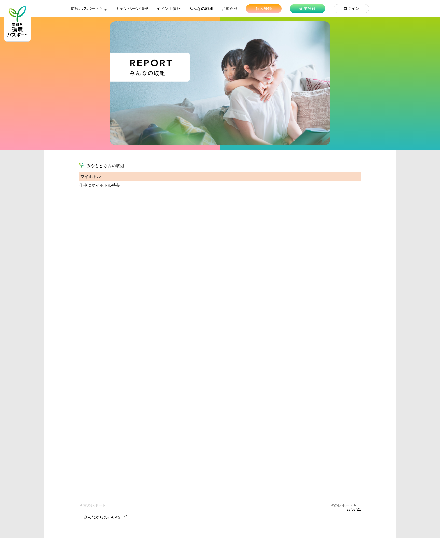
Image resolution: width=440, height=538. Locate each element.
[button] (390, 501)
